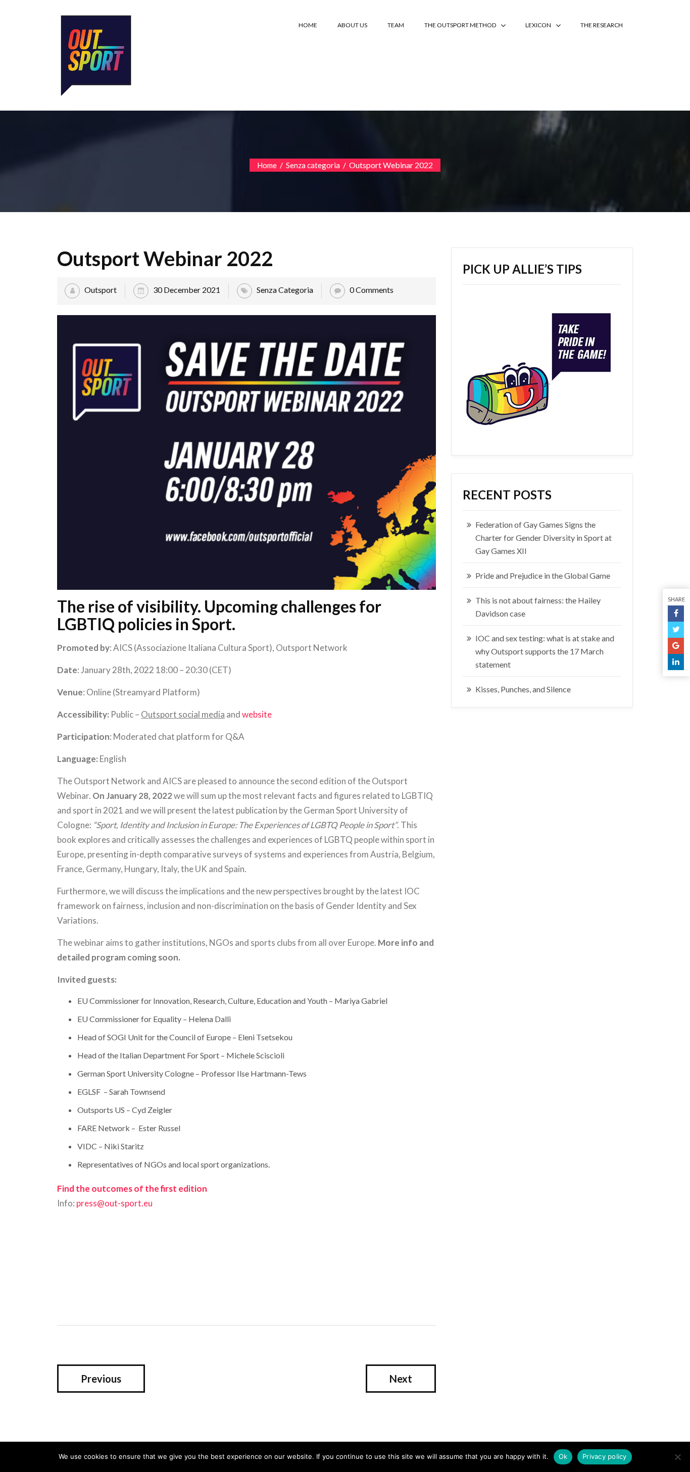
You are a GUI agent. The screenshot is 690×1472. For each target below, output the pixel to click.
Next (400, 1379)
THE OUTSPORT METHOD (460, 25)
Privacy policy (604, 1456)
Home (267, 165)
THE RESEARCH (601, 25)
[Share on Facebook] (676, 613)
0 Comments (371, 289)
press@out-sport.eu (114, 1203)
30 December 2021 (186, 289)
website (257, 714)
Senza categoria (313, 165)
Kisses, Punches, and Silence (523, 689)
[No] (677, 1457)
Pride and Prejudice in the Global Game (542, 575)
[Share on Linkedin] (676, 662)
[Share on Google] (676, 646)
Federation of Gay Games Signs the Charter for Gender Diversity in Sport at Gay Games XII (543, 537)
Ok (563, 1456)
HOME (308, 25)
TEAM (395, 25)
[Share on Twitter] (676, 630)
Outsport (100, 289)
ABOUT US (352, 25)
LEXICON (538, 25)
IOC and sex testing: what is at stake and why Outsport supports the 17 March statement (544, 651)
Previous (101, 1379)
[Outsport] (95, 53)
